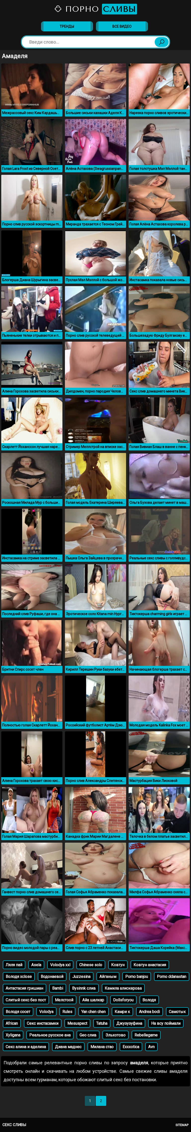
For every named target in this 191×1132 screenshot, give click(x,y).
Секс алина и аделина (26, 1046)
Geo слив (88, 1035)
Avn (151, 1046)
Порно (99, 9)
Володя (149, 1000)
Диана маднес (68, 1046)
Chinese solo (90, 964)
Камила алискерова (123, 988)
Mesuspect (77, 1023)
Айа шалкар (93, 1000)
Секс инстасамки (42, 1023)
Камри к (122, 1011)
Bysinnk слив (84, 988)
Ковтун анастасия (150, 964)
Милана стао (102, 1046)
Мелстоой (64, 1000)
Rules (67, 1011)
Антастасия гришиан (24, 988)
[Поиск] (162, 42)
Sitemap (182, 1125)
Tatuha (101, 1023)
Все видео (122, 26)
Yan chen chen (93, 1011)
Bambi (57, 988)
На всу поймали (166, 1023)
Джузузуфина (129, 1023)
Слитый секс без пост (26, 1000)
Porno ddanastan (171, 976)
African (12, 1023)
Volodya (46, 1011)
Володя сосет (18, 1011)
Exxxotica (131, 1046)
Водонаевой (52, 976)
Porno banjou (136, 976)
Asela (36, 964)
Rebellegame (146, 1035)
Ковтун (118, 964)
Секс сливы (14, 1125)
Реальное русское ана (50, 1035)
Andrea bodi (149, 1011)
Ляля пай (14, 964)
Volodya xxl (60, 964)
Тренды (67, 26)
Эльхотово (115, 1035)
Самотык (177, 1011)
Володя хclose (19, 976)
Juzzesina (81, 976)
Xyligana (13, 1035)
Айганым (107, 976)
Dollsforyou (123, 1000)
